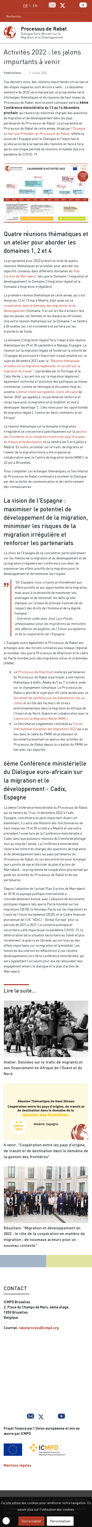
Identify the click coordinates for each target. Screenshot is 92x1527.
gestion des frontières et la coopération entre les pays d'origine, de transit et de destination (45, 436)
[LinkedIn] (73, 4)
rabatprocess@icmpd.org (39, 1328)
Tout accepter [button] (31, 1521)
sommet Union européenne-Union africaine (46, 392)
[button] (86, 32)
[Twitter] (62, 5)
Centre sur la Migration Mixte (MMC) (40, 718)
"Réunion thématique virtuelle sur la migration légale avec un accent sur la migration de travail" (42, 366)
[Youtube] (83, 4)
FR (25, 5)
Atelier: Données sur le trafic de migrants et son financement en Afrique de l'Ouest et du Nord (43, 1068)
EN (35, 5)
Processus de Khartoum (36, 672)
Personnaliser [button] (60, 1521)
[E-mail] (52, 4)
